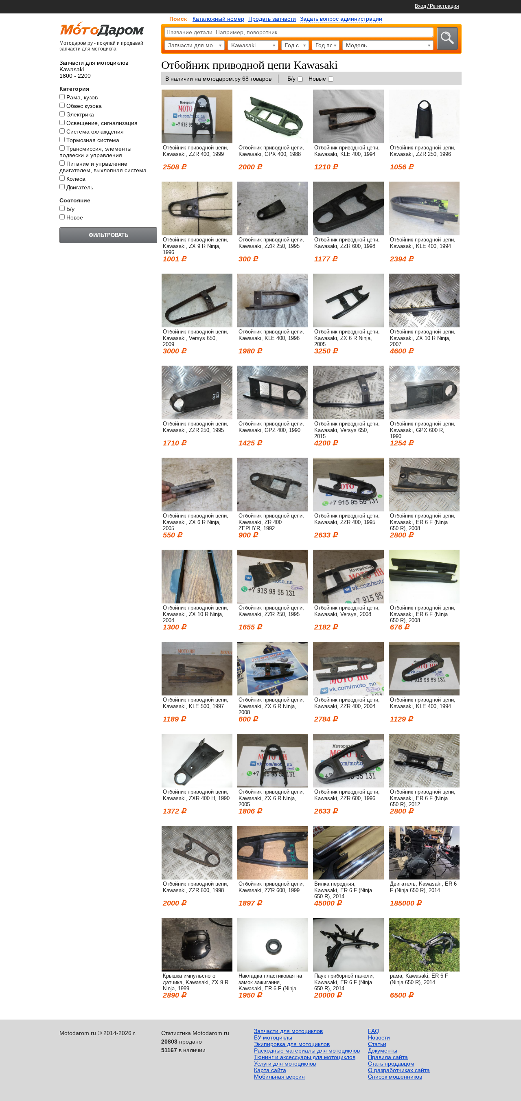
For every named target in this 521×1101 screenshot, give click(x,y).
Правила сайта (388, 1057)
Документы (382, 1050)
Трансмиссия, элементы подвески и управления (95, 151)
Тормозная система (92, 140)
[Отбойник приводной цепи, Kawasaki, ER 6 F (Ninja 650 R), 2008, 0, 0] (424, 509)
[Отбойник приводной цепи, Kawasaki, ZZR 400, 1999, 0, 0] (197, 141)
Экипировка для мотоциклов (292, 1044)
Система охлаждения (95, 131)
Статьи (377, 1044)
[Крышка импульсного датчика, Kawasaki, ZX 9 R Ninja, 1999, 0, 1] (197, 969)
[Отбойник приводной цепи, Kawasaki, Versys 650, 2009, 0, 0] (197, 325)
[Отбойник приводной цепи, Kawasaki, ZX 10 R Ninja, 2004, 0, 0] (197, 601)
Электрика (80, 114)
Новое (74, 217)
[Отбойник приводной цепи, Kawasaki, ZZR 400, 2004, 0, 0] (348, 693)
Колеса (75, 178)
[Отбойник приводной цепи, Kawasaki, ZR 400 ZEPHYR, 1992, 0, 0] (272, 509)
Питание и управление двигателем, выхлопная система (103, 166)
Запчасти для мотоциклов (288, 1031)
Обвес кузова (84, 106)
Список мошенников (395, 1076)
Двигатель (79, 187)
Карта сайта (270, 1070)
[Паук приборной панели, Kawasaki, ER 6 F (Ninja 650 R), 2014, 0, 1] (348, 969)
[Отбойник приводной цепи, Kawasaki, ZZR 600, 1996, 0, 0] (348, 785)
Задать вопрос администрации (341, 18)
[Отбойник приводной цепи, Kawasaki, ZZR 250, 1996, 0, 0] (424, 141)
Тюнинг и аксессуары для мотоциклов (304, 1057)
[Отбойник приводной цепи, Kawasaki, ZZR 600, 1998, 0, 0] (348, 233)
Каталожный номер (218, 18)
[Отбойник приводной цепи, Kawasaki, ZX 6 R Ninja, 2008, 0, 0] (272, 693)
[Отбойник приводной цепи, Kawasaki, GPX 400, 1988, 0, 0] (272, 141)
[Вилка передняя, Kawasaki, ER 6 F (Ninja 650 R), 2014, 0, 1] (348, 877)
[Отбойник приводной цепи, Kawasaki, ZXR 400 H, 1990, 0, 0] (197, 785)
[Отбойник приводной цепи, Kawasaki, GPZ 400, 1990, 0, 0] (272, 417)
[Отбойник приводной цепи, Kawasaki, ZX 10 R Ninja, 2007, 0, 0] (424, 325)
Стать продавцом (391, 1063)
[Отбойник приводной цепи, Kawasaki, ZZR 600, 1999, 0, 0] (272, 877)
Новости (379, 1037)
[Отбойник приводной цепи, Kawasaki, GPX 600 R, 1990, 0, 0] (424, 417)
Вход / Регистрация (437, 6)
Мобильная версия (279, 1076)
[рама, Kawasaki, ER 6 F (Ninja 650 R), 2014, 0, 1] (424, 969)
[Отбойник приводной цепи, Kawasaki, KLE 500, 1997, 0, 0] (197, 693)
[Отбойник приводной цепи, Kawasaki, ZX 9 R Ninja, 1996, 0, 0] (197, 233)
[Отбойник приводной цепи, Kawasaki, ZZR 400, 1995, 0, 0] (348, 509)
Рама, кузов (82, 97)
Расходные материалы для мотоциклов (307, 1050)
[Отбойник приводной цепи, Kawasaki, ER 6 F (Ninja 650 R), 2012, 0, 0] (424, 785)
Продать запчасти (272, 18)
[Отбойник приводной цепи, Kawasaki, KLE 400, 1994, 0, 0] (348, 141)
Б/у (70, 209)
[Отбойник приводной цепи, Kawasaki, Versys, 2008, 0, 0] (348, 601)
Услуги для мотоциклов (285, 1063)
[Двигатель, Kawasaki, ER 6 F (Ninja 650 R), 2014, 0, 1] (424, 877)
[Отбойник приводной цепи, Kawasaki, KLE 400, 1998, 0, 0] (272, 325)
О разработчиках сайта (399, 1070)
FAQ (373, 1031)
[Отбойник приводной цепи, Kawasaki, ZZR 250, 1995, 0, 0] (272, 233)
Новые (317, 78)
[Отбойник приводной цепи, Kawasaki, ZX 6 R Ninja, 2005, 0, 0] (348, 325)
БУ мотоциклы (273, 1037)
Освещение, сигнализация (102, 123)
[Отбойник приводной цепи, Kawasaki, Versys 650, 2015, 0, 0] (348, 417)
